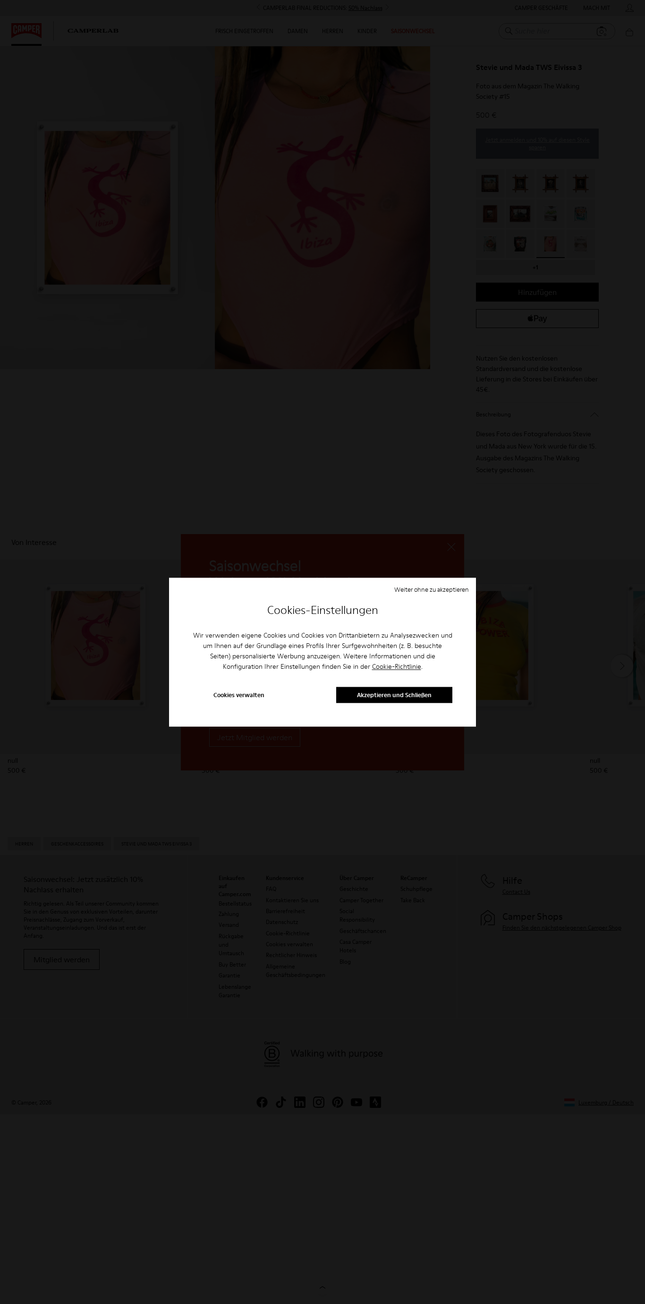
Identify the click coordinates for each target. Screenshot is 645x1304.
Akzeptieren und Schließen (394, 695)
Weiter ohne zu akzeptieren (431, 589)
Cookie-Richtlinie (396, 667)
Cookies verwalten (238, 695)
